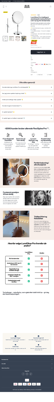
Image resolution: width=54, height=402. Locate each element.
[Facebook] (23, 374)
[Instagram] (27, 374)
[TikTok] (30, 374)
